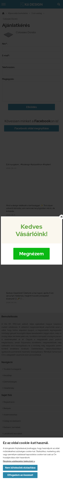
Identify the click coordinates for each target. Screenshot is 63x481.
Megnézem (31, 253)
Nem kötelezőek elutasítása (20, 467)
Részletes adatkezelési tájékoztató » (19, 461)
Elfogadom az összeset (20, 475)
